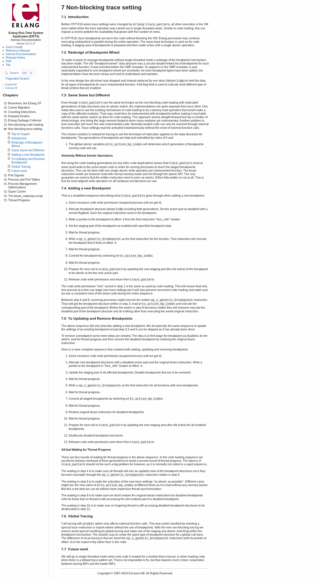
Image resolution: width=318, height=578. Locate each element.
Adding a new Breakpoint (27, 154)
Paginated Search (17, 78)
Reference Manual (18, 50)
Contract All (11, 88)
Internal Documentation (21, 54)
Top (8, 64)
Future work (19, 170)
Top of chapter (20, 134)
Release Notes (15, 57)
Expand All (11, 84)
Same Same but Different (27, 150)
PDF (9, 61)
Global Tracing (21, 166)
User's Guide (14, 47)
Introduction (19, 138)
